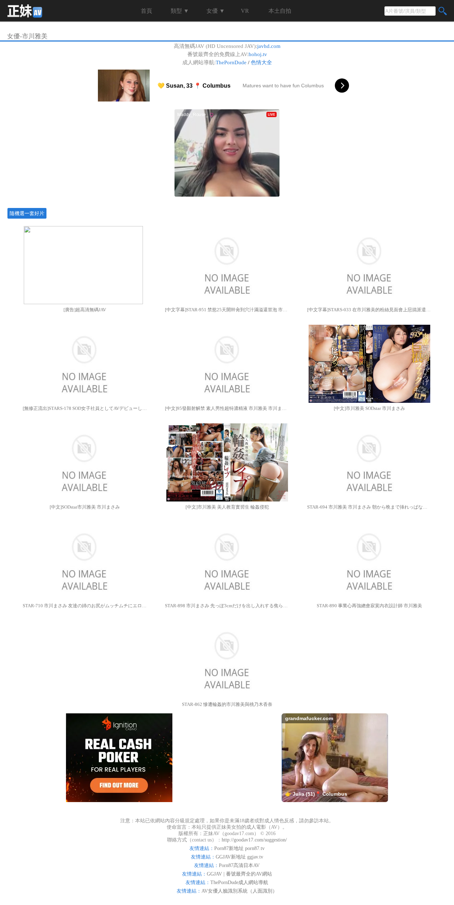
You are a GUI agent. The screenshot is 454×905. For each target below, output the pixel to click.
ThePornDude (231, 62)
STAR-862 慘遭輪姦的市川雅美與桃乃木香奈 (227, 704)
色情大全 (261, 62)
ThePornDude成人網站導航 (239, 882)
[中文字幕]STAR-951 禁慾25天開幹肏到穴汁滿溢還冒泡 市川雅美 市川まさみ (227, 309)
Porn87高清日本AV (239, 865)
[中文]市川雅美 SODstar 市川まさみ (369, 408)
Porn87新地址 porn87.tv (239, 848)
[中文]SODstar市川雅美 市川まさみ (85, 507)
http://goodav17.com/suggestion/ (254, 840)
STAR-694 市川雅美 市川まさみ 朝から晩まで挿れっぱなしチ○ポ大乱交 (369, 507)
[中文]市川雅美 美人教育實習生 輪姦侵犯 (227, 507)
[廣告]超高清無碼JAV (84, 309)
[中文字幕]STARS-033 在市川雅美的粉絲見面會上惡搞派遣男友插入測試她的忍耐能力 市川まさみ (369, 309)
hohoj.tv (258, 54)
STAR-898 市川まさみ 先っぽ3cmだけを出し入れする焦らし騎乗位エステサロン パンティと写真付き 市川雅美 (227, 605)
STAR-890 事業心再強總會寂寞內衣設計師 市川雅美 (369, 605)
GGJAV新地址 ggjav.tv (239, 857)
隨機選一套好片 (27, 213)
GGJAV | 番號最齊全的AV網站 (239, 874)
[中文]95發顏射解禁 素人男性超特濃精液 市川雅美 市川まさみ (227, 408)
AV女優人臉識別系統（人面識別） (239, 891)
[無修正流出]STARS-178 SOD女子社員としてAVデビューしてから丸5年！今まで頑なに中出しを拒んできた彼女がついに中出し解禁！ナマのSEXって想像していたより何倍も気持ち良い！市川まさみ (85, 408)
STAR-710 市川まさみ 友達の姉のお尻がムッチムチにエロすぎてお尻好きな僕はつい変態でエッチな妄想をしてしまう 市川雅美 (85, 605)
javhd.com (269, 46)
